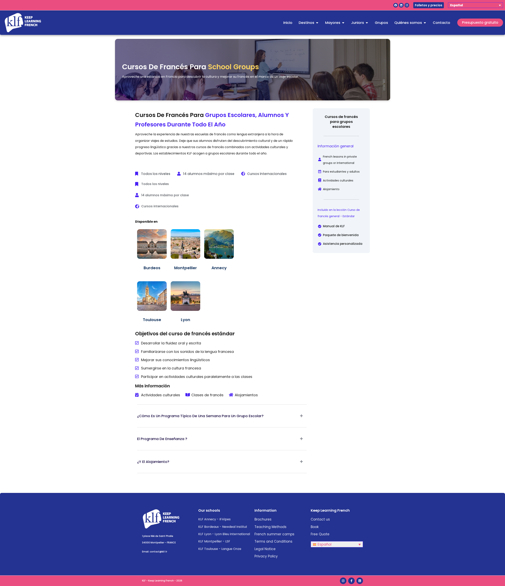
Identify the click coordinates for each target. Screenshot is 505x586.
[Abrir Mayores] (343, 22)
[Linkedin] (401, 5)
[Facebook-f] (351, 581)
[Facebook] (395, 5)
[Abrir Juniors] (366, 22)
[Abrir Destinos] (317, 22)
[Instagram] (407, 5)
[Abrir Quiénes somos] (424, 22)
